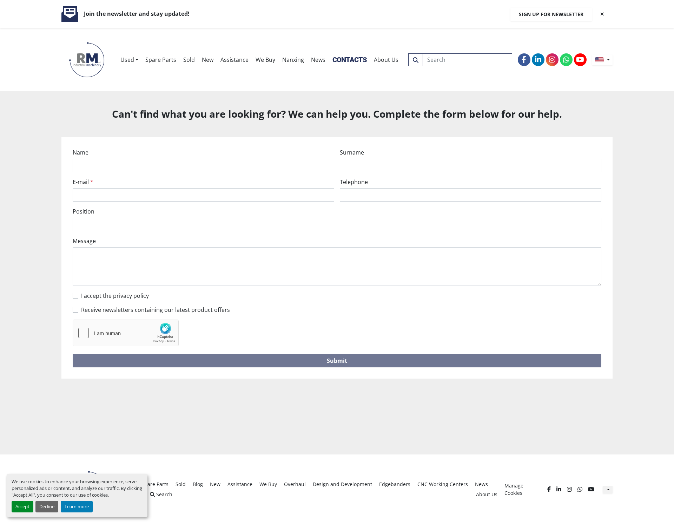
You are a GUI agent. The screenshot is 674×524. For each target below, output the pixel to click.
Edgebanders (394, 484)
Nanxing (293, 60)
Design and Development (342, 484)
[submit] (415, 59)
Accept (22, 506)
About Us (386, 60)
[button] (129, 59)
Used (127, 60)
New (207, 60)
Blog (198, 484)
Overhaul (295, 484)
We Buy (265, 60)
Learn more (77, 506)
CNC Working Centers (442, 484)
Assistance (234, 60)
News (318, 60)
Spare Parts (160, 60)
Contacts (349, 59)
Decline (46, 506)
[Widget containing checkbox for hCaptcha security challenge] (126, 333)
